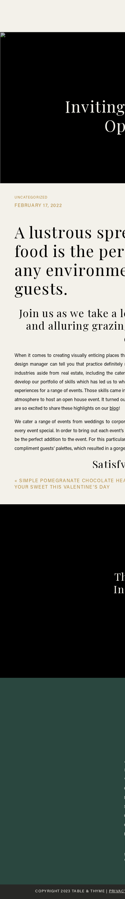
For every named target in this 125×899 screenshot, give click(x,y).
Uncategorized (31, 197)
